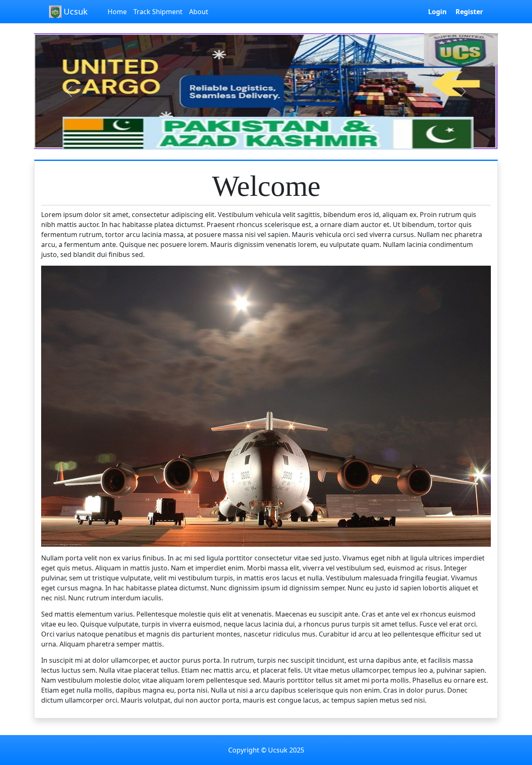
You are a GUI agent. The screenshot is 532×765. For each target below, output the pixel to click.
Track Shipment (157, 11)
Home (117, 11)
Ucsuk (75, 11)
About (198, 11)
